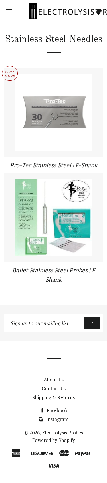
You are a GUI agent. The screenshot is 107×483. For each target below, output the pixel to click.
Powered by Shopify (53, 440)
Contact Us (54, 388)
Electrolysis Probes (62, 432)
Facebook (57, 410)
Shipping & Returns (53, 397)
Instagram (56, 419)
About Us (54, 379)
